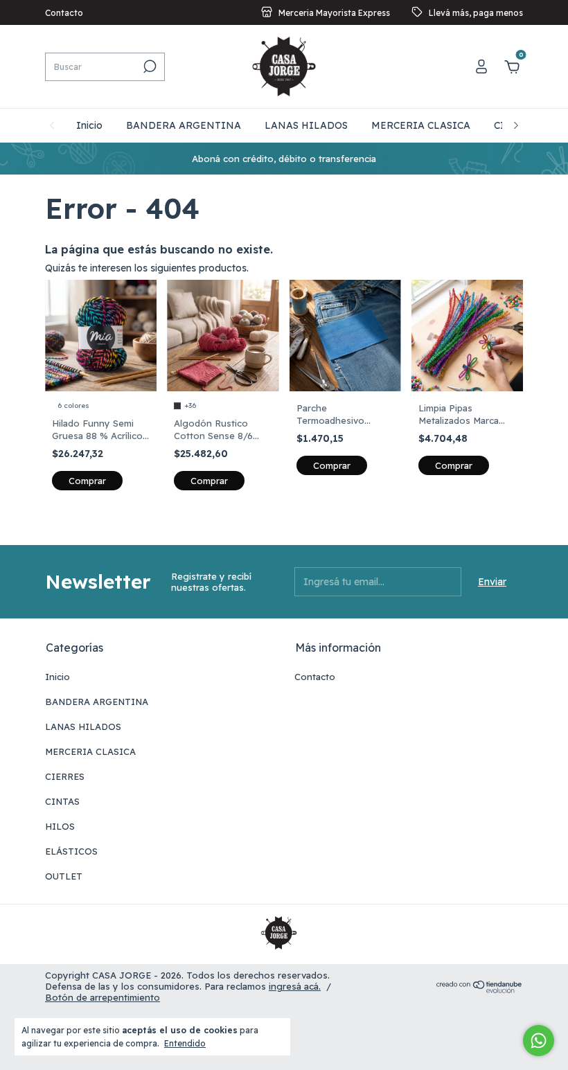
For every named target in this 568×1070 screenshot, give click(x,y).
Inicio (89, 125)
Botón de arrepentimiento (102, 997)
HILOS (60, 826)
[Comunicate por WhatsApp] (538, 1040)
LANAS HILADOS (306, 125)
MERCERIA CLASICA (420, 125)
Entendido (185, 1043)
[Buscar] (148, 66)
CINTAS (62, 801)
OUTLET (63, 876)
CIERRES (65, 776)
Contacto (64, 13)
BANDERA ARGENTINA (183, 125)
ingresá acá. (295, 986)
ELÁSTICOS (71, 851)
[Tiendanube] (479, 989)
